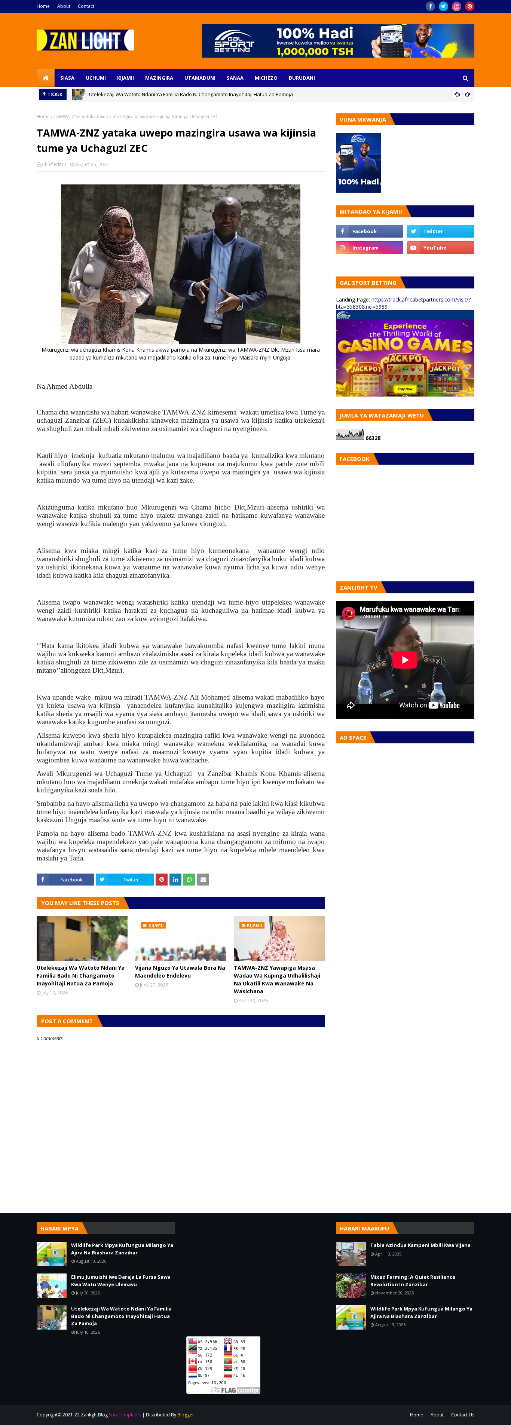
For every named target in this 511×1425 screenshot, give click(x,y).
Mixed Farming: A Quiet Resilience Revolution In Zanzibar (412, 1280)
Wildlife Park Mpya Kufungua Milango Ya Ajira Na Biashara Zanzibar (122, 1249)
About (63, 6)
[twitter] (443, 6)
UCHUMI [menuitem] (96, 77)
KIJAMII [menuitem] (125, 77)
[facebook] (430, 6)
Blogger (185, 1415)
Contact (86, 6)
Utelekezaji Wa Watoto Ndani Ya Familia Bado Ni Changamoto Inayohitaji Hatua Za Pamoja (191, 94)
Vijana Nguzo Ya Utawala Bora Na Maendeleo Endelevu (180, 971)
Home (43, 6)
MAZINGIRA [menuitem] (159, 77)
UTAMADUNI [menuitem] (199, 77)
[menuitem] (46, 78)
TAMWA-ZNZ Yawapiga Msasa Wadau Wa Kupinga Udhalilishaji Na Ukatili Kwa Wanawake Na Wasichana (277, 979)
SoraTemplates (125, 1415)
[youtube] (440, 247)
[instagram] (456, 6)
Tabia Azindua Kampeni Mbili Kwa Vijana (420, 1245)
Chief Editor (54, 164)
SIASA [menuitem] (67, 77)
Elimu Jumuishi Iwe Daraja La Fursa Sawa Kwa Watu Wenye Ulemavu (121, 1280)
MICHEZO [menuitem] (266, 77)
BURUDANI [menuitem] (302, 77)
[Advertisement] (255, 1274)
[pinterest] (469, 6)
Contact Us (462, 1415)
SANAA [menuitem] (235, 77)
